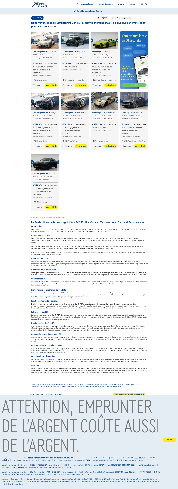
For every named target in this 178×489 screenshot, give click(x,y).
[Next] (58, 40)
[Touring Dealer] (40, 4)
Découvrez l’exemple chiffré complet (42, 75)
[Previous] (32, 40)
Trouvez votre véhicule (85, 4)
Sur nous (132, 4)
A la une (121, 4)
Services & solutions (106, 4)
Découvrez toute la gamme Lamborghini (128, 394)
